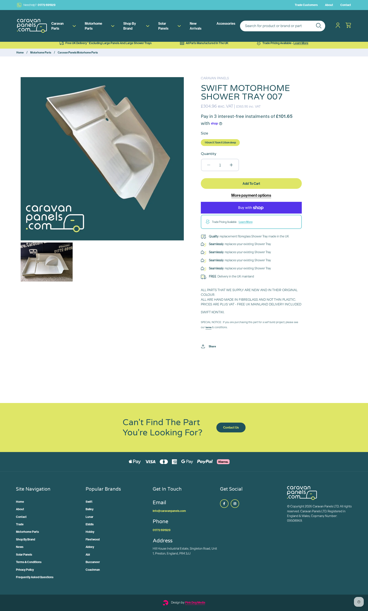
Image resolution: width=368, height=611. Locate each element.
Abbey (90, 547)
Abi (88, 554)
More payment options (251, 195)
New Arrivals (195, 25)
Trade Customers (306, 5)
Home (20, 52)
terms (208, 327)
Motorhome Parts (93, 25)
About (329, 5)
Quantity (208, 153)
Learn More (300, 43)
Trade (20, 524)
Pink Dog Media (195, 602)
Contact (345, 5)
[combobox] (282, 26)
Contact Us (231, 427)
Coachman (93, 570)
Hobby (90, 532)
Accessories (226, 23)
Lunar (89, 517)
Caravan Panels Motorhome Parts (78, 52)
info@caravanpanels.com (169, 511)
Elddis (90, 524)
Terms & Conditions (29, 562)
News (19, 547)
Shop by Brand (129, 25)
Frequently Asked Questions (34, 577)
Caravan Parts (57, 25)
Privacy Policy (25, 570)
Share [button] (212, 346)
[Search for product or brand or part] (318, 25)
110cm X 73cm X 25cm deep (220, 142)
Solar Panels (163, 25)
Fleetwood (93, 539)
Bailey (89, 509)
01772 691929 (39, 5)
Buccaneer (93, 562)
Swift (89, 502)
